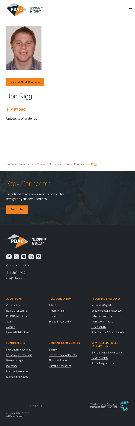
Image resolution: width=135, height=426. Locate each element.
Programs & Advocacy (105, 298)
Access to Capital (101, 305)
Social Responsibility (102, 363)
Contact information (17, 265)
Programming (57, 310)
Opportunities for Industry (63, 355)
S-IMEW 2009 (15, 109)
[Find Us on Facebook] (9, 256)
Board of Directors (16, 310)
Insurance (11, 366)
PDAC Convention (60, 298)
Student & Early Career (64, 343)
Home (10, 164)
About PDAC (14, 298)
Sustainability (98, 327)
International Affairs (102, 321)
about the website (109, 407)
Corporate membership (19, 355)
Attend (52, 305)
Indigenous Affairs (101, 316)
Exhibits (53, 316)
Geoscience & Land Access (106, 310)
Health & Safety (99, 358)
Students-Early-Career (31, 164)
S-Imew (54, 164)
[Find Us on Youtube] (38, 256)
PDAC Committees (16, 316)
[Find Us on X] (16, 256)
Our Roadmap (14, 305)
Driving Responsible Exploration (104, 344)
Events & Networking (60, 321)
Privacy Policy (36, 405)
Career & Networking (60, 366)
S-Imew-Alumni (72, 164)
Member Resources (17, 371)
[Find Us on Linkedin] (31, 256)
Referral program (15, 360)
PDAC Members (15, 343)
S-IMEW (53, 349)
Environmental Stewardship (106, 352)
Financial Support (58, 360)
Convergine (112, 404)
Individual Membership (18, 349)
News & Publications (17, 332)
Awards (10, 327)
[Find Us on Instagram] (23, 256)
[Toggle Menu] (129, 8)
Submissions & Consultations (108, 332)
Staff (9, 321)
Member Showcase (17, 376)
